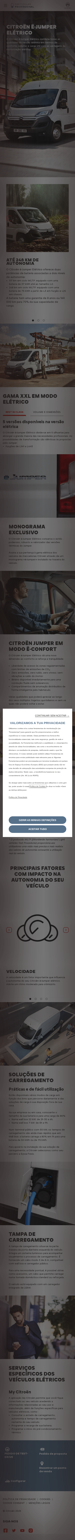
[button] (52, 715)
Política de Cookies (38, 786)
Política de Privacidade (18, 797)
